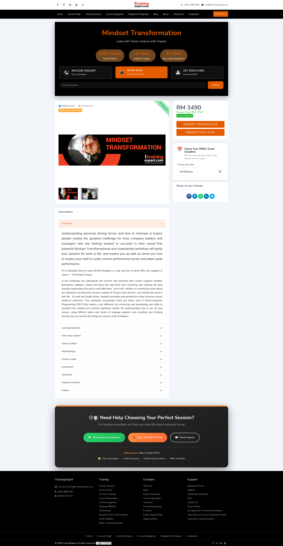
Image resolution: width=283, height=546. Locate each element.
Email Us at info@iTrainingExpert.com (76, 487)
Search (215, 85)
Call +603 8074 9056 (148, 437)
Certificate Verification (197, 494)
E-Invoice (147, 510)
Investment (67, 367)
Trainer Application (152, 498)
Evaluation (194, 14)
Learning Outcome (71, 328)
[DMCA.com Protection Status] (104, 543)
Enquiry (65, 390)
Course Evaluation (151, 494)
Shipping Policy (150, 518)
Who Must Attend (71, 335)
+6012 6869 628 (64, 491)
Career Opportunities (153, 514)
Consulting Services (152, 506)
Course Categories (115, 14)
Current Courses (93, 14)
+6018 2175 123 (65, 495)
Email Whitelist (106, 518)
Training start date (185, 164)
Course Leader (69, 359)
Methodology (68, 351)
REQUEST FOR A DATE (200, 132)
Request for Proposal (138, 14)
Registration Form (195, 485)
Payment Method (71, 382)
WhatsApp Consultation (104, 437)
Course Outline (69, 343)
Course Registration (108, 498)
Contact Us (178, 14)
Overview (66, 223)
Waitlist (191, 490)
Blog (155, 14)
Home (60, 14)
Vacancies (148, 502)
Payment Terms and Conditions (113, 514)
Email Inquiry (185, 437)
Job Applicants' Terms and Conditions (204, 510)
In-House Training (107, 494)
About (165, 14)
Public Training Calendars (111, 523)
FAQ (189, 498)
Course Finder (74, 14)
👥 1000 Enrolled (67, 105)
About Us (147, 485)
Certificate (67, 374)
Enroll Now (220, 14)
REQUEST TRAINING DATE (201, 124)
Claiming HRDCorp (107, 506)
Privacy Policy (193, 506)
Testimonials (105, 510)
